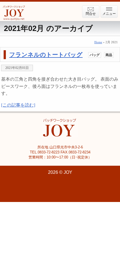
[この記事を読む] (18, 105)
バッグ (95, 55)
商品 (108, 55)
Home (98, 42)
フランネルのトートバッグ (46, 54)
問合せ (91, 14)
